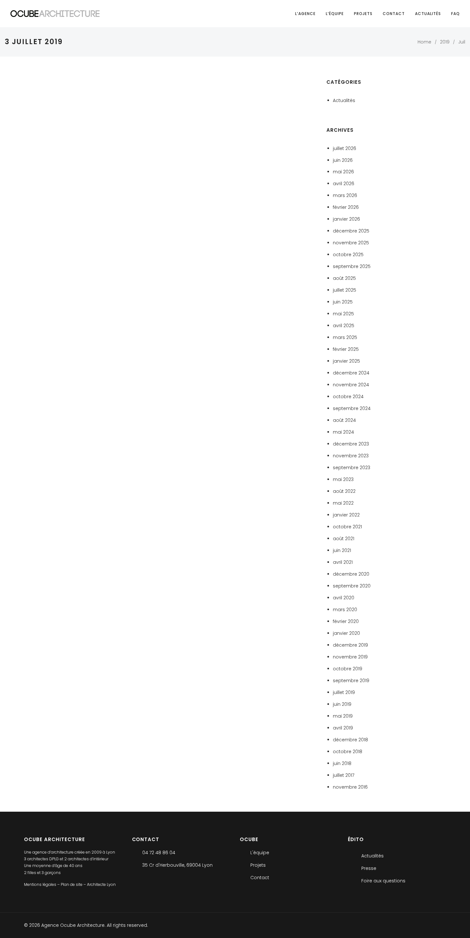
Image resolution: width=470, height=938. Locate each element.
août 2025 (344, 278)
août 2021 (343, 538)
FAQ (455, 13)
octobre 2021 (347, 527)
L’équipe (335, 13)
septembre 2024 (352, 408)
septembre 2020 (352, 586)
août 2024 (344, 420)
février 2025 (346, 349)
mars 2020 (345, 609)
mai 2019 (343, 716)
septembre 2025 (352, 266)
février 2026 (346, 207)
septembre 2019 (351, 680)
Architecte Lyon (101, 884)
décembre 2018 (350, 740)
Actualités (428, 13)
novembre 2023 (351, 456)
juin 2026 (343, 160)
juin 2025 (343, 302)
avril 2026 (343, 183)
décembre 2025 (351, 231)
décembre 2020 (351, 574)
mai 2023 (343, 479)
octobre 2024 (348, 396)
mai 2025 (343, 314)
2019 (445, 42)
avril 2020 (343, 598)
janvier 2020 (346, 633)
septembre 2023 (351, 467)
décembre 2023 (351, 444)
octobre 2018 (347, 751)
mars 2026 (345, 195)
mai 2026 (343, 172)
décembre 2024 (351, 373)
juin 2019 (342, 704)
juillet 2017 (343, 775)
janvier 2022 (346, 515)
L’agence (305, 13)
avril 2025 (343, 325)
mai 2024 (343, 432)
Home (424, 42)
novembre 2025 (351, 243)
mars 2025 (345, 337)
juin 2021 (342, 550)
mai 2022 (343, 503)
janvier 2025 (346, 361)
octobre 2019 (347, 669)
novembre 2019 (350, 657)
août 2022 (344, 491)
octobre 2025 (348, 254)
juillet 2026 (344, 148)
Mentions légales (40, 884)
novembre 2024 (351, 385)
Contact (394, 13)
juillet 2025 (344, 290)
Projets (363, 13)
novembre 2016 (350, 787)
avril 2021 (343, 562)
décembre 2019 (350, 645)
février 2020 (346, 621)
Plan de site (72, 884)
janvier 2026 (346, 219)
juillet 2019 (344, 692)
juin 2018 (342, 763)
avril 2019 (343, 728)
